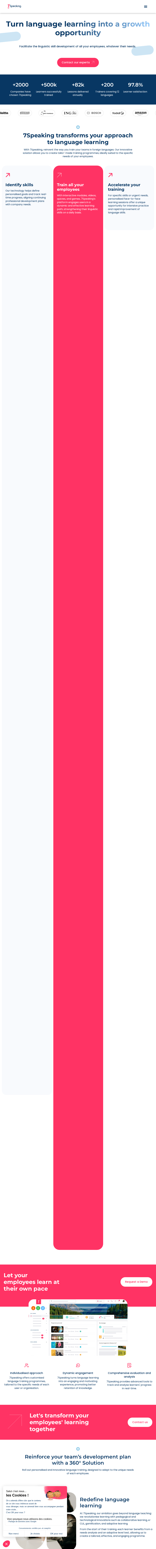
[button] (145, 6)
